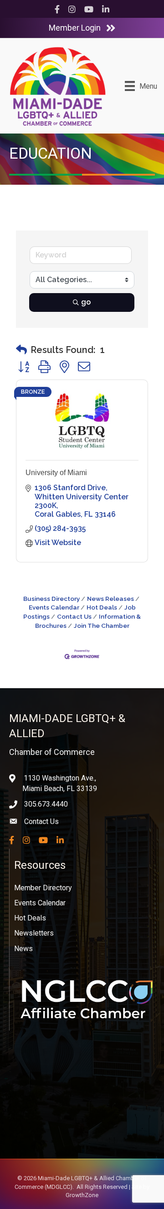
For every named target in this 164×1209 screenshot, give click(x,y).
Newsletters (34, 933)
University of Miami (56, 472)
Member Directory (43, 887)
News (23, 948)
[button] (21, 350)
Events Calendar (40, 903)
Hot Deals (102, 607)
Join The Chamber (101, 625)
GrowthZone (82, 1195)
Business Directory (51, 598)
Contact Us (74, 616)
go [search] (86, 302)
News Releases (110, 598)
